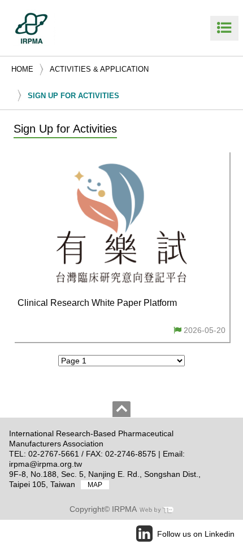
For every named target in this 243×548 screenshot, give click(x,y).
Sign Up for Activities (73, 95)
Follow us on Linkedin (196, 533)
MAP (95, 485)
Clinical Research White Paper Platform (97, 302)
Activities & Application (99, 69)
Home (22, 69)
